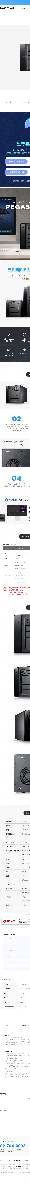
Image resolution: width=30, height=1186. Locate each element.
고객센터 (2, 1142)
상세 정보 (8, 102)
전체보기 (23, 8)
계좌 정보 (10, 1142)
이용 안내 (26, 1160)
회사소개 (2, 1160)
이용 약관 (9, 1160)
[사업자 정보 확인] (19, 1166)
